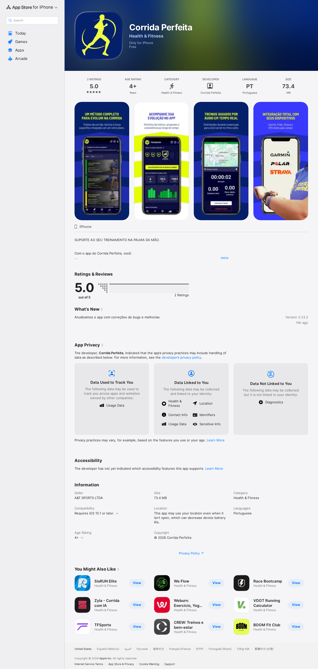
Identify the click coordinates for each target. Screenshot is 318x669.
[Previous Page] (69, 161)
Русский (142, 649)
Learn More (216, 440)
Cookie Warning (149, 664)
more (225, 258)
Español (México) (108, 649)
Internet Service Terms (89, 664)
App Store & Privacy (121, 664)
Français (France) (180, 649)
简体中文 (158, 649)
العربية (127, 649)
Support (169, 664)
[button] (32, 33)
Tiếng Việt (243, 649)
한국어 (199, 649)
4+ (77, 538)
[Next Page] (313, 161)
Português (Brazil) (220, 649)
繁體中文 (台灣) (264, 649)
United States (83, 649)
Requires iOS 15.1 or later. (94, 513)
